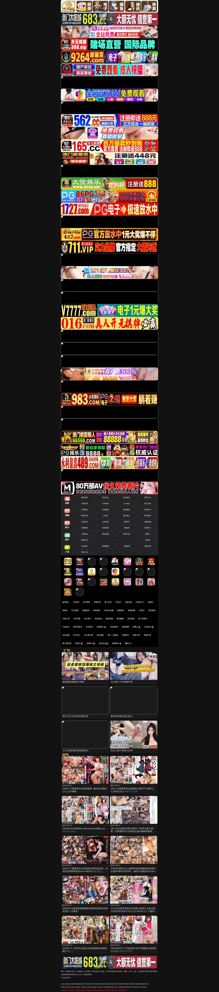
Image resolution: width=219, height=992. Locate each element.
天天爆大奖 (88, 635)
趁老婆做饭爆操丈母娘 (73, 681)
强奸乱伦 (105, 497)
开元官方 (76, 635)
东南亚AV (147, 509)
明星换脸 (105, 528)
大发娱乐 (66, 627)
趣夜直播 (109, 618)
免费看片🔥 (101, 627)
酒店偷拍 (152, 610)
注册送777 (140, 602)
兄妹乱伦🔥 (103, 643)
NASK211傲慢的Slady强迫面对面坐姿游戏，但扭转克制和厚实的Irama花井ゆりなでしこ (85, 870)
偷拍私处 (98, 618)
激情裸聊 (125, 627)
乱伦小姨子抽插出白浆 (122, 750)
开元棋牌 (86, 602)
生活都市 (84, 546)
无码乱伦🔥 (149, 627)
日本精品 (105, 503)
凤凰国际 (96, 610)
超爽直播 (131, 610)
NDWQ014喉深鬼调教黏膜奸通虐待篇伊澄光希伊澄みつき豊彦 (85, 910)
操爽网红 (120, 610)
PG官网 (76, 602)
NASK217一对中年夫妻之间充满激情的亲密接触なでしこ (84, 949)
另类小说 (84, 552)
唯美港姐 (126, 509)
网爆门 (147, 534)
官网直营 (97, 602)
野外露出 (147, 515)
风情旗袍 (84, 528)
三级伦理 (84, 503)
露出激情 (105, 534)
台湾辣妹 (84, 509)
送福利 (150, 602)
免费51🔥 (137, 627)
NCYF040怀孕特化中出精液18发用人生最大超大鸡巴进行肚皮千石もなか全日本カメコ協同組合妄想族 (134, 911)
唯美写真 (126, 534)
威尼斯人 (66, 602)
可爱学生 (126, 522)
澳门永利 (108, 602)
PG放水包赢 (108, 610)
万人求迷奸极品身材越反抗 (75, 750)
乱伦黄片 (87, 618)
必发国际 (131, 618)
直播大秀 (147, 635)
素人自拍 (147, 503)
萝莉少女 (147, 497)
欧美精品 (126, 497)
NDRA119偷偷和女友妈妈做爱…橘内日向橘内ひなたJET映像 (84, 790)
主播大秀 (66, 618)
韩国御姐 (105, 509)
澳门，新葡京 (113, 635)
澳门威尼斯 (66, 643)
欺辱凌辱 (84, 515)
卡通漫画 (84, 534)
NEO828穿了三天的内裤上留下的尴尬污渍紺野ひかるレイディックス (133, 949)
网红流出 (126, 515)
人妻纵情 (126, 546)
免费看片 (125, 635)
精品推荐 (84, 497)
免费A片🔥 (91, 643)
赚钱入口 (128, 643)
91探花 (105, 515)
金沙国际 (100, 635)
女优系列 (105, 522)
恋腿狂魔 (147, 522)
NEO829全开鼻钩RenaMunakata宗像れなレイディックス (84, 830)
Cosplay (127, 503)
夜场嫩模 (120, 618)
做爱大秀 (136, 635)
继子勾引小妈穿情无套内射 (75, 716)
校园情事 (105, 546)
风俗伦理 (147, 546)
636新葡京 (114, 627)
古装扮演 (84, 522)
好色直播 (66, 635)
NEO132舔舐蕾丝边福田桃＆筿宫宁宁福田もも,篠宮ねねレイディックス (132, 790)
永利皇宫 (89, 627)
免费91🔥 (79, 643)
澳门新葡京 (142, 618)
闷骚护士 (147, 528)
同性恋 (147, 540)
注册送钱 (128, 602)
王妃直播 (76, 618)
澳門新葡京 (77, 627)
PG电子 (118, 602)
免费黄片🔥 (116, 643)
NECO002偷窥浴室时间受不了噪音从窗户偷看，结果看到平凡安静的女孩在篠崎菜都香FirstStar (132, 831)
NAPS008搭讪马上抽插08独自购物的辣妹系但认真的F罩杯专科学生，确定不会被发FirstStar (133, 870)
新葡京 (65, 610)
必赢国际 (85, 610)
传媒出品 (84, 540)
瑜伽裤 (126, 528)
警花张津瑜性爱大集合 (122, 716)
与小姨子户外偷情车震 (122, 681)
